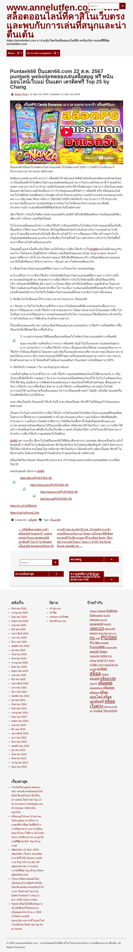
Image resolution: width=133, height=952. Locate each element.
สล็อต (95, 673)
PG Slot (95, 642)
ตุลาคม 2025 (18, 650)
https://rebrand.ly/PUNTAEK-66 (49, 485)
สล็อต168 (108, 678)
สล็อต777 (93, 684)
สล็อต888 (105, 683)
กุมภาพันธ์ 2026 (19, 633)
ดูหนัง (104, 656)
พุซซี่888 (102, 669)
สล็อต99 (95, 678)
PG (92, 638)
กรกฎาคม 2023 (19, 762)
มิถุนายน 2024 (19, 716)
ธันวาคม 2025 (19, 641)
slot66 (94, 249)
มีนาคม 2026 (18, 629)
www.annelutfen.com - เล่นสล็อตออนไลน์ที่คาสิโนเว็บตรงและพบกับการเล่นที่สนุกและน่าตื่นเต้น (66, 20)
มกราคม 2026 (18, 637)
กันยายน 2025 (19, 654)
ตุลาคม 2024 (18, 700)
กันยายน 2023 (19, 754)
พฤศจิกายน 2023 (20, 745)
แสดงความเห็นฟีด (59, 616)
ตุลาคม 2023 (18, 750)
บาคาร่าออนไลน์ (105, 665)
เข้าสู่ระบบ (55, 608)
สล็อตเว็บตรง (102, 703)
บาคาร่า (102, 660)
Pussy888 (97, 647)
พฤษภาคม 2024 (19, 721)
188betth (101, 611)
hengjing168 (96, 624)
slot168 (94, 651)
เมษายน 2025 (18, 675)
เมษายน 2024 (18, 725)
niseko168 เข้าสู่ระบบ (107, 633)
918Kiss (111, 611)
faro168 (107, 616)
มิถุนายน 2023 (19, 766)
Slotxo (103, 651)
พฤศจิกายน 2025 (20, 646)
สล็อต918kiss (96, 688)
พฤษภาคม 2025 (19, 671)
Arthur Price (21, 94)
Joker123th (110, 629)
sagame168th (111, 647)
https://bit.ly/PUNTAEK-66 (36, 478)
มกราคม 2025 (18, 687)
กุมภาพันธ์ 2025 (19, 683)
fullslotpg (94, 620)
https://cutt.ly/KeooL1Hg (24, 512)
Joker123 (97, 628)
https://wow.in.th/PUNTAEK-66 (59, 491)
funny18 (103, 620)
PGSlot (109, 637)
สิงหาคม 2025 (18, 658)
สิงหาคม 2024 (18, 708)
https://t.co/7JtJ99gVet (23, 505)
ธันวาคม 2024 (19, 691)
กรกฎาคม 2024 (19, 712)
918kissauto (96, 615)
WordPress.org (57, 621)
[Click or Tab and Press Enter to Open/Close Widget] (111, 559)
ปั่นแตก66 (55, 519)
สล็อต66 (32, 519)
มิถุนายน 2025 (19, 666)
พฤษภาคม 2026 (19, 621)
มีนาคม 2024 (18, 729)
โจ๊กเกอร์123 (110, 710)
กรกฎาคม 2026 (19, 612)
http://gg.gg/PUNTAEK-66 (56, 498)
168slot (93, 611)
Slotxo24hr (95, 656)
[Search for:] (103, 6)
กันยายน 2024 (19, 704)
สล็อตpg (108, 687)
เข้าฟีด (53, 612)
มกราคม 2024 (18, 737)
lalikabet (94, 633)
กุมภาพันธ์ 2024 (19, 733)
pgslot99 (104, 643)
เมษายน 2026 (18, 625)
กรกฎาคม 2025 (19, 662)
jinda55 (107, 624)
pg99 (97, 638)
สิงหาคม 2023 (18, 758)
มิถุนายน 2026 (19, 616)
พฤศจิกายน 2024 (20, 696)
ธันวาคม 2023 (19, 741)
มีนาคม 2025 (18, 679)
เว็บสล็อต (97, 711)
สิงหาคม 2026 (18, 608)
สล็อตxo (94, 692)
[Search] (122, 6)
